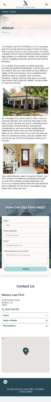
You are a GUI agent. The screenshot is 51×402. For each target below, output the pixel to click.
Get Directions (9, 326)
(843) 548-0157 (12, 309)
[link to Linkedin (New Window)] (5, 382)
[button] (46, 4)
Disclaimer (26, 392)
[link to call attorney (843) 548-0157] (4, 4)
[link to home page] (25, 4)
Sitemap (39, 389)
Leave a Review (10, 320)
